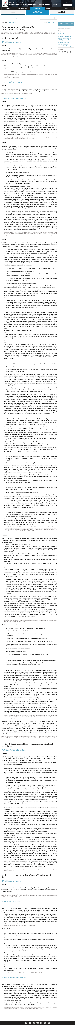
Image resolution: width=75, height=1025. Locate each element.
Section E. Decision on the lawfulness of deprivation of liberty (64, 44)
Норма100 (51, 22)
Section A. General (63, 34)
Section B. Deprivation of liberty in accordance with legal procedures (65, 38)
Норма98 (12, 22)
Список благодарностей (60, 2)
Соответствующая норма (66, 23)
